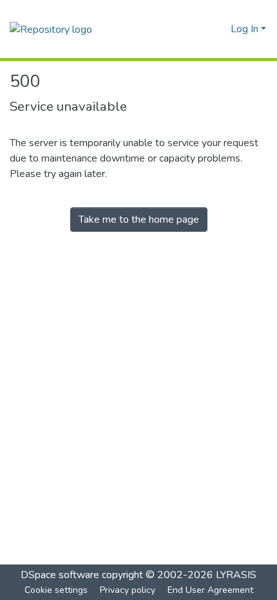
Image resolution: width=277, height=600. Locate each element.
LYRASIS (236, 575)
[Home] (51, 29)
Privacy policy (127, 590)
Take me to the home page (139, 219)
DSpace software (60, 575)
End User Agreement (210, 590)
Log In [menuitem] (244, 29)
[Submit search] (200, 29)
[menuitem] (219, 29)
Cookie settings (56, 590)
